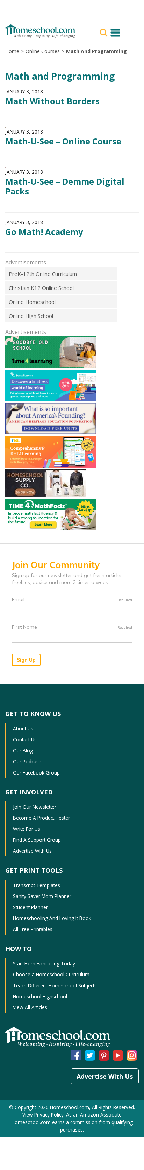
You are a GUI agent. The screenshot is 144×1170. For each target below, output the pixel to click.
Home (12, 51)
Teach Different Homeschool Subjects (55, 985)
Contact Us (25, 739)
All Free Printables (32, 929)
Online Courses (43, 51)
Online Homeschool (32, 301)
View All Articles (30, 1007)
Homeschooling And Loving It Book (52, 918)
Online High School (31, 315)
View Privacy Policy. (44, 1114)
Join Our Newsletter (34, 807)
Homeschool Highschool (40, 996)
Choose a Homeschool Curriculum (51, 974)
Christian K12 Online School (41, 287)
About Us (23, 728)
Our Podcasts (28, 761)
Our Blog (23, 750)
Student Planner (30, 907)
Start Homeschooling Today (44, 963)
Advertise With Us (32, 851)
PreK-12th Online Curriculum (43, 273)
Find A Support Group (37, 839)
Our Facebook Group (36, 772)
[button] (104, 31)
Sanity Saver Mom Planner (42, 896)
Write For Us (26, 829)
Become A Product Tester (41, 817)
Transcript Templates (36, 885)
